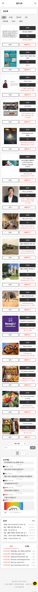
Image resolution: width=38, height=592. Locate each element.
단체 (26, 17)
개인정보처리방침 (19, 584)
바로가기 (26, 44)
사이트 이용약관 (9, 584)
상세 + (10, 44)
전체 (4, 17)
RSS (32, 584)
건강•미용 (5, 21)
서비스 (13, 21)
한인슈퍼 (18, 17)
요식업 (10, 17)
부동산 (21, 21)
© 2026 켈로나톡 (19, 587)
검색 (33, 447)
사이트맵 (27, 584)
